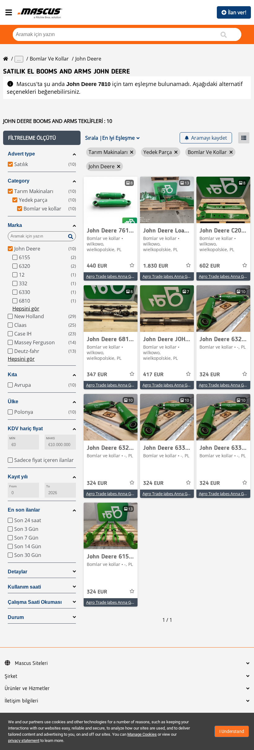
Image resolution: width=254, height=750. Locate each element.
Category (18, 180)
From (13, 486)
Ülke (13, 401)
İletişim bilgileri (21, 701)
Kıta (12, 374)
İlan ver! (237, 12)
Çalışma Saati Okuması (35, 602)
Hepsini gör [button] (25, 308)
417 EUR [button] (153, 374)
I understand (231, 731)
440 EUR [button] (97, 266)
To (48, 486)
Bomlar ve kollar (49, 58)
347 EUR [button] (97, 374)
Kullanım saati (24, 587)
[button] (42, 138)
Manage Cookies (142, 734)
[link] (111, 200)
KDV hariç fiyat (25, 428)
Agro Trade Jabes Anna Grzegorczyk (118, 276)
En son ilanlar (24, 510)
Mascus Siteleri (31, 663)
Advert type (21, 153)
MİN (12, 438)
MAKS (50, 438)
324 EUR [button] (209, 374)
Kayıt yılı (18, 476)
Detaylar (17, 571)
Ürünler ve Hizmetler (27, 688)
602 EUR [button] (209, 266)
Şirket (11, 676)
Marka (15, 225)
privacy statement (23, 740)
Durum (16, 617)
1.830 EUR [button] (155, 266)
